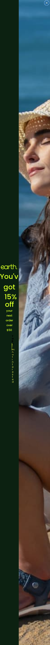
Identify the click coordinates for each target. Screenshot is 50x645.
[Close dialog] (46, 3)
